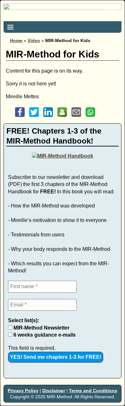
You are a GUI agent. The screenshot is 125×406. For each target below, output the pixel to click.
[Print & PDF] (62, 116)
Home (16, 40)
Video (34, 40)
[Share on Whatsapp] (90, 116)
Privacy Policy (23, 390)
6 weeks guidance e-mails (44, 335)
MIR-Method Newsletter (41, 328)
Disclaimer (53, 390)
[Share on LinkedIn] (48, 116)
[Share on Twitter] (34, 116)
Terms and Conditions (93, 390)
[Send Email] (76, 116)
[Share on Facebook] (19, 116)
